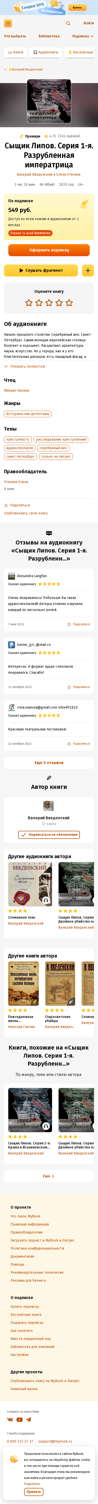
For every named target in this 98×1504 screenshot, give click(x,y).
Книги (18, 52)
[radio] (29, 303)
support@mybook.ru (55, 1441)
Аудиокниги (48, 52)
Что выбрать (15, 36)
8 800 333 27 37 (20, 1441)
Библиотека (49, 36)
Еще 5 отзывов (49, 762)
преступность (17, 439)
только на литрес (56, 456)
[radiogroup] (49, 303)
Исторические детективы (27, 414)
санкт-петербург (20, 456)
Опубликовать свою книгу (26, 513)
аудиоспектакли (19, 448)
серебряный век (53, 448)
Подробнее (32, 1484)
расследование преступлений (61, 439)
